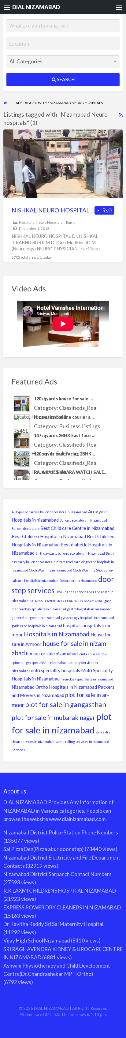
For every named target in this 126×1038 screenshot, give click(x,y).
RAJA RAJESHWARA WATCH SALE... (71, 472)
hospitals (72, 625)
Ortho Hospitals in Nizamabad (66, 687)
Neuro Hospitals (49, 222)
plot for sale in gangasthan (65, 704)
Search (65, 79)
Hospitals (26, 222)
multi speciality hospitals (54, 670)
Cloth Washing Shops (89, 570)
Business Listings (79, 426)
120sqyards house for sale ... (63, 398)
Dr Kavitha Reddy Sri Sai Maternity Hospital (53, 924)
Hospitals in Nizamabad (57, 634)
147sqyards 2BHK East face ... (64, 435)
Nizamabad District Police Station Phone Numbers (60, 832)
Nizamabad (23, 687)
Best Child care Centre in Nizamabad (77, 528)
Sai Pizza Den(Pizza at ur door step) (43, 849)
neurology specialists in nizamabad (87, 679)
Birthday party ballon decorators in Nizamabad (70, 553)
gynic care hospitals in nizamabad (37, 626)
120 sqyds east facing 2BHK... (64, 453)
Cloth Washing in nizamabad (50, 570)
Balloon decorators (25, 528)
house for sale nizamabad (52, 653)
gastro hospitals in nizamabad (89, 609)
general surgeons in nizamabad (36, 618)
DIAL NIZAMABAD (36, 7)
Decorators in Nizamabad (78, 581)
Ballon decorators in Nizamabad (83, 520)
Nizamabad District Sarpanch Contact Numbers (57, 874)
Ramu (71, 222)
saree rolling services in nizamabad (82, 742)
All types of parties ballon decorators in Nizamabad (49, 512)
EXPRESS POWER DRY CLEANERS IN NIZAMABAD (66, 601)
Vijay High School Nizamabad (36, 940)
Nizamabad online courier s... (64, 417)
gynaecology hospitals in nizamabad (87, 618)
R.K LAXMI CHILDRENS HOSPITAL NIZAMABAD (59, 890)
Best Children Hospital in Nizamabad (49, 536)
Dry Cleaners (65, 592)
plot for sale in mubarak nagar (53, 717)
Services (18, 750)
